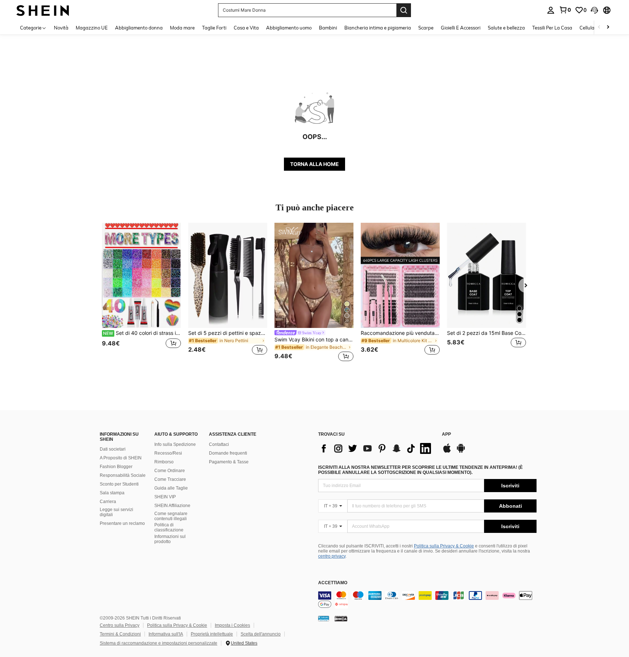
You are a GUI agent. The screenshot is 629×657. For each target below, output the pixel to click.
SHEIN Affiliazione (172, 505)
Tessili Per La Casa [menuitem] (552, 28)
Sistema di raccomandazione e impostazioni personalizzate (158, 643)
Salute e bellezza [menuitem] (506, 28)
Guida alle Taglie (171, 488)
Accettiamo (332, 583)
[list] (376, 448)
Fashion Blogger (116, 466)
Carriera (108, 501)
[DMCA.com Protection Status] (341, 618)
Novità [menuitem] (61, 28)
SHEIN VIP (165, 496)
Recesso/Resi (168, 453)
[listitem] (141, 293)
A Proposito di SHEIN (121, 457)
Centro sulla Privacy (119, 625)
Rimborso (164, 461)
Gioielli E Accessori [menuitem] (460, 28)
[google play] (461, 451)
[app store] (447, 451)
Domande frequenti (228, 453)
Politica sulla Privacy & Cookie (444, 546)
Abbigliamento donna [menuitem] (139, 28)
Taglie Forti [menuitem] (214, 28)
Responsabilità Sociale (123, 475)
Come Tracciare (170, 479)
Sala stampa (112, 492)
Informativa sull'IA (166, 634)
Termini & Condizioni (120, 634)
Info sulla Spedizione (175, 444)
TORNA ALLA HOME (314, 164)
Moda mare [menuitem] (182, 28)
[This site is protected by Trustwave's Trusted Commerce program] (323, 618)
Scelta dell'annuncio (261, 634)
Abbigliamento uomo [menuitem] (289, 28)
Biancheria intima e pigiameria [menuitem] (377, 28)
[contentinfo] (427, 600)
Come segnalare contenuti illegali (170, 516)
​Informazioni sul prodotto (170, 539)
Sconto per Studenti (119, 484)
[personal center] (550, 10)
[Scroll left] (599, 27)
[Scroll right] (607, 27)
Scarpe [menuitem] (426, 28)
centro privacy (331, 556)
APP (446, 434)
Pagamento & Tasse (229, 461)
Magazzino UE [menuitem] (92, 28)
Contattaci (219, 444)
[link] (565, 9)
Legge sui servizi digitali (116, 512)
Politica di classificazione (168, 527)
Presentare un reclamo (122, 523)
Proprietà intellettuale (212, 634)
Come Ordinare (169, 470)
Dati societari (113, 449)
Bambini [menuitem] (328, 28)
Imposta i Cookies (232, 625)
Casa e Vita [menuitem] (246, 28)
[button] (594, 10)
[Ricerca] (403, 10)
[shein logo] (42, 10)
